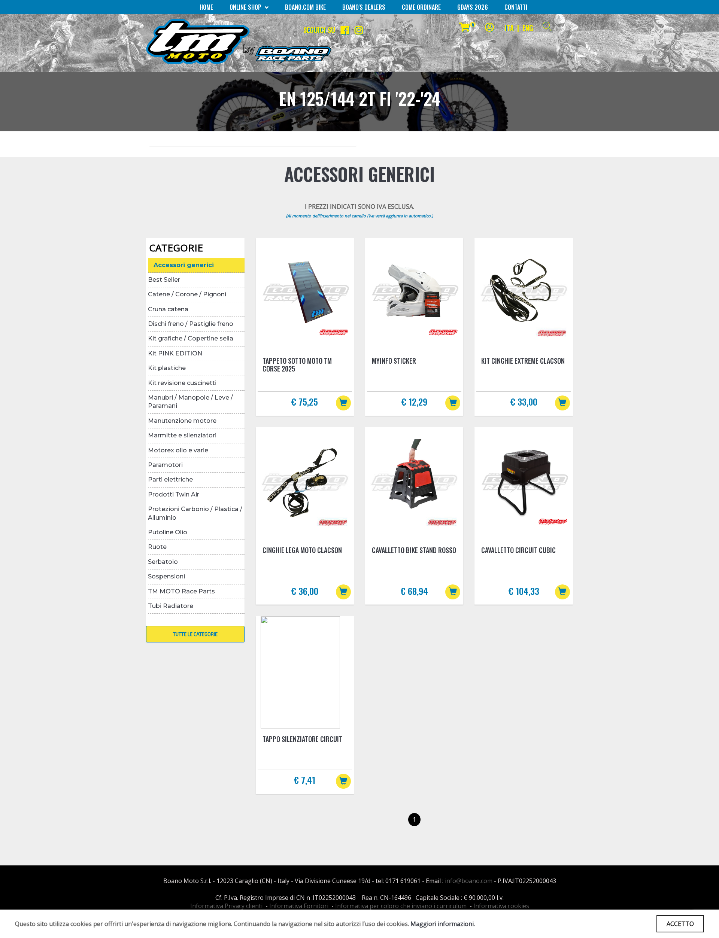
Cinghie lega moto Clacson (302, 550)
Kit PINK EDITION (175, 353)
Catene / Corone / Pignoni (187, 294)
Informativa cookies (501, 906)
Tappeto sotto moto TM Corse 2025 (297, 364)
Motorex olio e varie (178, 450)
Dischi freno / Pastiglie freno (190, 323)
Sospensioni (166, 576)
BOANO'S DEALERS (363, 7)
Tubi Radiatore (170, 605)
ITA (509, 28)
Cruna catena (168, 309)
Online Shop (246, 7)
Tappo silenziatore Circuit (302, 739)
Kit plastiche (167, 368)
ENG (527, 28)
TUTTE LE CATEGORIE (195, 634)
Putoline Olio (167, 532)
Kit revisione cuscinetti (182, 382)
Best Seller (164, 279)
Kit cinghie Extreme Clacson (523, 361)
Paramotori (165, 464)
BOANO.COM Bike (305, 7)
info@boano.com (468, 881)
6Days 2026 (472, 7)
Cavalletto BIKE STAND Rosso (414, 550)
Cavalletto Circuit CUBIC (518, 550)
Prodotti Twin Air (173, 494)
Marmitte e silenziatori (182, 435)
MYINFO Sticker (394, 361)
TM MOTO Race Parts (181, 591)
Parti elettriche (170, 479)
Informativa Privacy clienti (226, 906)
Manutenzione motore (182, 420)
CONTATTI (515, 7)
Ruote (157, 546)
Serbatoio (163, 561)
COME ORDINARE (421, 7)
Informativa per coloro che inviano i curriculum (401, 906)
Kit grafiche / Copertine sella (190, 338)
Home (206, 7)
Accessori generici (184, 265)
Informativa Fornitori (298, 906)
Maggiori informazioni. (442, 924)
